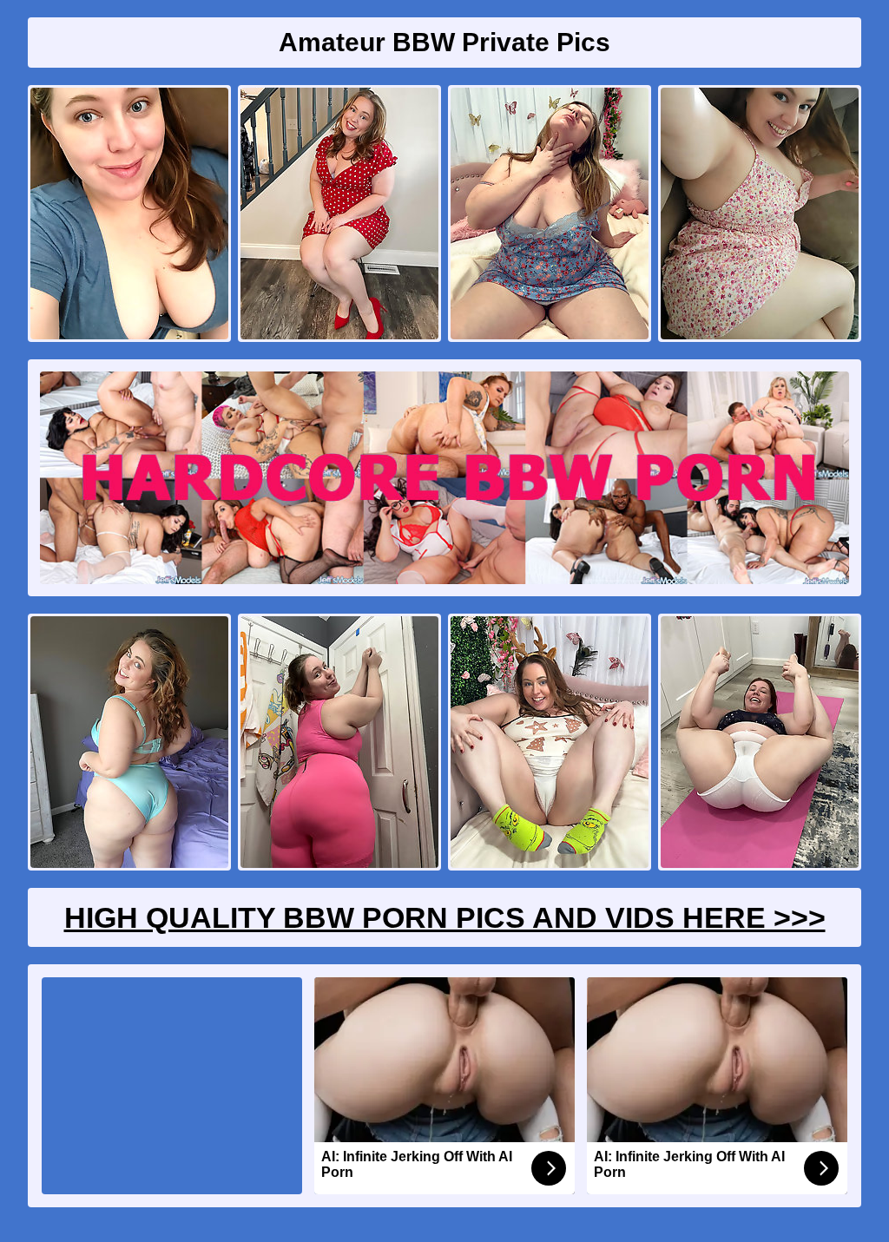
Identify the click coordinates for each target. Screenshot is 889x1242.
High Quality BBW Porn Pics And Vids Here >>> (445, 917)
